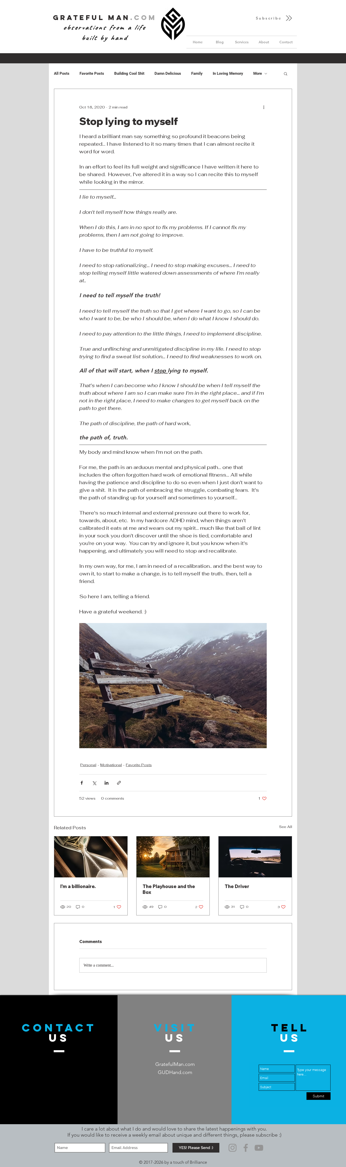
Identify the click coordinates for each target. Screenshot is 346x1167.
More (257, 73)
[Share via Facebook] (81, 782)
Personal (88, 765)
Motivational (111, 765)
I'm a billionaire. (78, 886)
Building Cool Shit (129, 73)
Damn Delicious (168, 73)
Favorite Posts (92, 73)
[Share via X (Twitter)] (94, 782)
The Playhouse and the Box (169, 889)
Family (197, 73)
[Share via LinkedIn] (106, 782)
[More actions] (264, 107)
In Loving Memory (228, 73)
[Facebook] (245, 1147)
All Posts (61, 73)
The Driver (237, 886)
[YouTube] (259, 1147)
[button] (274, 18)
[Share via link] (119, 782)
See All (285, 826)
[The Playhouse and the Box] (173, 856)
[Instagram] (232, 1147)
